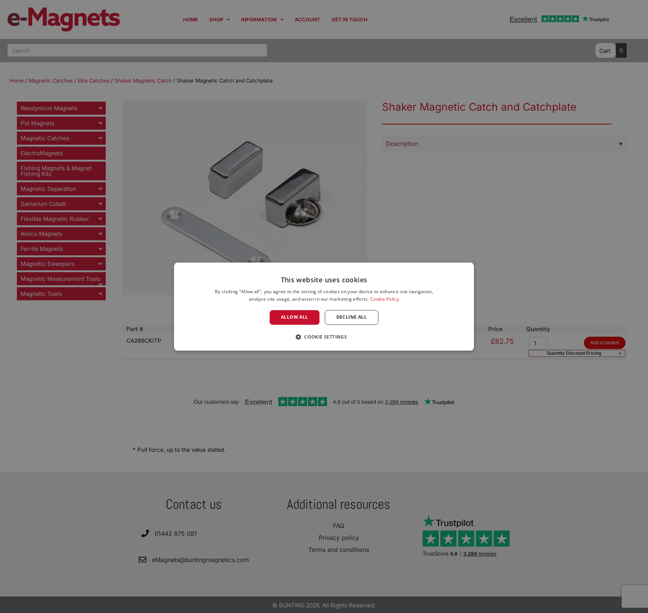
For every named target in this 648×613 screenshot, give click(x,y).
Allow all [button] (294, 317)
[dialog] (324, 306)
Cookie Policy (384, 299)
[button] (324, 336)
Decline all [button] (351, 317)
